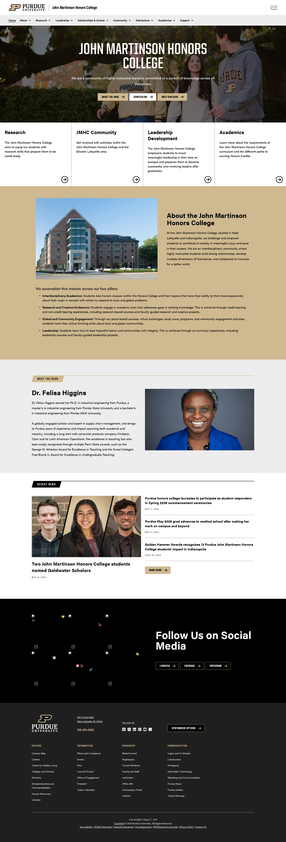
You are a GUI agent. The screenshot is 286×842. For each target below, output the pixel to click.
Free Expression (143, 827)
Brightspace (128, 759)
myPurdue (127, 777)
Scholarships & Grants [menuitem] (91, 20)
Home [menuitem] (12, 20)
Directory (36, 777)
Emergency (173, 765)
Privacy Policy (186, 827)
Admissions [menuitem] (143, 20)
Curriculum (140, 97)
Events (80, 759)
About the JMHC (110, 97)
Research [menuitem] (41, 20)
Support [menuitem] (185, 20)
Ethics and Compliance (88, 753)
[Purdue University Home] (29, 7)
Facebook (189, 665)
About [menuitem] (23, 20)
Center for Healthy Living (44, 765)
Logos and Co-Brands (179, 753)
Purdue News (175, 783)
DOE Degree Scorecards (165, 827)
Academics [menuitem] (164, 20)
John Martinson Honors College (74, 7)
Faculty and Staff (130, 771)
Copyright (119, 823)
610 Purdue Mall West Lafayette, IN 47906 (89, 719)
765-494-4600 (85, 729)
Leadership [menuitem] (62, 20)
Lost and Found (85, 771)
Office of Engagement (88, 777)
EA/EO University (103, 827)
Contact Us (200, 827)
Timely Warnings (176, 795)
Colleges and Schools (43, 771)
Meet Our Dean (170, 97)
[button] (49, 632)
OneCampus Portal (132, 789)
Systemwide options (183, 728)
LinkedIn (165, 665)
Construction (174, 759)
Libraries (36, 799)
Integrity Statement (124, 827)
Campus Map (39, 753)
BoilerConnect (129, 753)
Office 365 (127, 783)
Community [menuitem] (120, 20)
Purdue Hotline (175, 789)
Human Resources (41, 793)
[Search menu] (273, 8)
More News (155, 570)
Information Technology (180, 771)
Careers (36, 759)
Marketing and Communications (184, 777)
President (82, 783)
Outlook (126, 795)
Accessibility (86, 827)
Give (79, 765)
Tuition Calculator (86, 789)
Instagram (215, 665)
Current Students (131, 765)
